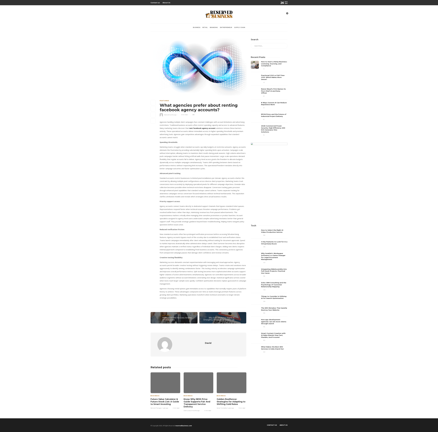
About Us (166, 3)
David (166, 114)
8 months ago (172, 114)
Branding (214, 27)
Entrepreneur (226, 27)
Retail (205, 27)
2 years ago (230, 408)
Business (196, 27)
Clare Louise (187, 410)
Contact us (155, 3)
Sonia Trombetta (222, 408)
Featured (164, 100)
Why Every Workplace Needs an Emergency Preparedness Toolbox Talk (219, 319)
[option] (165, 390)
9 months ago (195, 410)
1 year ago (165, 408)
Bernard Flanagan (156, 408)
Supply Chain (239, 27)
